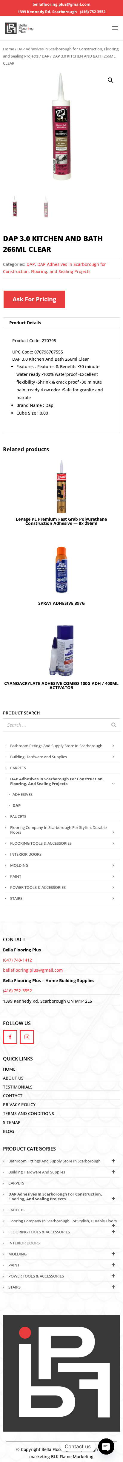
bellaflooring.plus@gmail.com (61, 4)
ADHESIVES (23, 794)
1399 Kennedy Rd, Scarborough (47, 12)
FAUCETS (18, 816)
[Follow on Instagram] (27, 1037)
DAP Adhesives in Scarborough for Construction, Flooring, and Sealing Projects (57, 781)
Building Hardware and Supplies (38, 756)
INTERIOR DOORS (25, 854)
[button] (110, 80)
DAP (45, 56)
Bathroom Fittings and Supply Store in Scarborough (56, 745)
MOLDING (19, 865)
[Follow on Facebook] (10, 1037)
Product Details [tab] (25, 322)
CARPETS (18, 767)
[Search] (114, 725)
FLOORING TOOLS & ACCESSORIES (41, 843)
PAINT (15, 876)
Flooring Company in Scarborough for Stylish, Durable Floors (58, 830)
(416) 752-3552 (92, 12)
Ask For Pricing (34, 299)
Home (8, 49)
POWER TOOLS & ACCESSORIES (38, 887)
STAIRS (16, 898)
